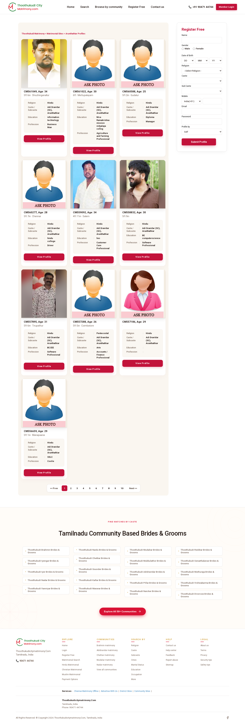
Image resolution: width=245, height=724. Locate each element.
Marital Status (137, 665)
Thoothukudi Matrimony (33, 34)
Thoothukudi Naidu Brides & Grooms (97, 549)
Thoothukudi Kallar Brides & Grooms (97, 580)
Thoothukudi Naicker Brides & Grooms (145, 592)
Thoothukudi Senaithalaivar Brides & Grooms (199, 562)
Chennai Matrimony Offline (86, 691)
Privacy (203, 655)
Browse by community (108, 7)
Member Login (226, 7)
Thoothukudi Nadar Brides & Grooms (47, 580)
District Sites (126, 691)
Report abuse (172, 660)
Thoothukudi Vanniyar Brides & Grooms (44, 589)
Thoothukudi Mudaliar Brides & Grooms (146, 551)
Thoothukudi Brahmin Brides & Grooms (44, 551)
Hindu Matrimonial (70, 665)
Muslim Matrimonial (71, 674)
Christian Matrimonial (72, 669)
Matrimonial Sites (55, 34)
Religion (135, 645)
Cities (133, 660)
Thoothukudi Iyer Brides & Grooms (45, 571)
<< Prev (54, 488)
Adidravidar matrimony (107, 650)
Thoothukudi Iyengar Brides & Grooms (43, 562)
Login (64, 650)
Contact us (157, 7)
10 (122, 488)
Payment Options (70, 679)
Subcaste (135, 655)
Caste (134, 650)
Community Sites (142, 691)
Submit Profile (199, 142)
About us (204, 645)
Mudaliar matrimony (106, 660)
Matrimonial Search (71, 660)
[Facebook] (227, 717)
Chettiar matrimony (105, 655)
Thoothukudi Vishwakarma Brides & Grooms (199, 584)
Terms (203, 650)
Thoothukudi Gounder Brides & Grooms (95, 570)
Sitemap (169, 665)
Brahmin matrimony (106, 645)
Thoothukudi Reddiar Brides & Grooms (196, 551)
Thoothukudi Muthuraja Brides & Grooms (197, 573)
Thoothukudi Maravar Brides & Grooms (94, 589)
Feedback (170, 655)
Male (187, 48)
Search (84, 7)
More (133, 679)
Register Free (136, 7)
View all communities (107, 669)
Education (135, 669)
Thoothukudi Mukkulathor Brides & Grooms (148, 562)
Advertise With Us (109, 691)
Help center (171, 650)
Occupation (136, 674)
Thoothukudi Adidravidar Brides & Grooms (147, 573)
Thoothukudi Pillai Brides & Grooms (148, 582)
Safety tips (205, 665)
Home (70, 7)
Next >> (133, 488)
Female (200, 48)
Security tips (206, 660)
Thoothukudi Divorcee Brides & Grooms (197, 595)
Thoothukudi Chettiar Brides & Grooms (94, 559)
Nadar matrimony (105, 665)
